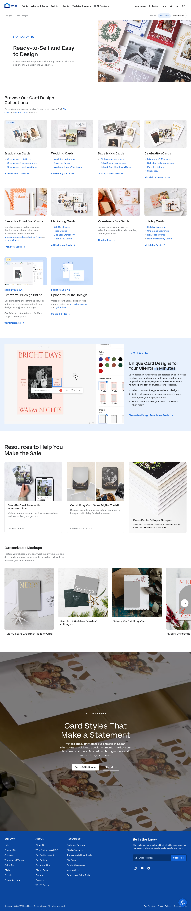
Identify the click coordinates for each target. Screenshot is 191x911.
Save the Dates (62, 163)
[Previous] (6, 603)
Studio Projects (74, 850)
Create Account (12, 880)
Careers (40, 880)
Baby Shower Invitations (113, 163)
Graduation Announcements (22, 163)
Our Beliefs (41, 860)
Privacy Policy (164, 906)
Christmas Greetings (158, 231)
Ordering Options (76, 845)
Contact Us (10, 850)
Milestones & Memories (159, 159)
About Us (40, 845)
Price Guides (60, 231)
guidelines (61, 307)
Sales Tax (9, 865)
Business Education (81, 529)
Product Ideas (16, 529)
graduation (10, 237)
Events (39, 875)
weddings (22, 237)
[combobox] (171, 6)
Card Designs (22, 16)
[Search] (171, 6)
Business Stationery (64, 234)
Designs (8, 16)
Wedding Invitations (64, 159)
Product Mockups (76, 865)
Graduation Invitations (18, 159)
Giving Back (42, 870)
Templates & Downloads (79, 855)
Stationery (152, 171)
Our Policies (149, 906)
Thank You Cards (63, 238)
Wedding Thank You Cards (68, 167)
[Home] (10, 5)
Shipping (9, 855)
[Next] (184, 603)
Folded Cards (21, 112)
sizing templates (78, 304)
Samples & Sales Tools (78, 875)
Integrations (73, 870)
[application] (182, 902)
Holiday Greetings (156, 227)
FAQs (7, 870)
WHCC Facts (42, 885)
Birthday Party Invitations (160, 163)
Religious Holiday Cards (159, 238)
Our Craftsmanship (45, 855)
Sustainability (43, 865)
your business (11, 240)
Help (6, 845)
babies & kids (35, 237)
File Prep (71, 860)
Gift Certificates (62, 227)
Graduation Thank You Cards (22, 167)
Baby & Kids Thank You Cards (116, 167)
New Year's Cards (156, 234)
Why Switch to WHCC (47, 850)
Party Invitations (155, 167)
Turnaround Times (14, 860)
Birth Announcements (112, 159)
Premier (8, 875)
